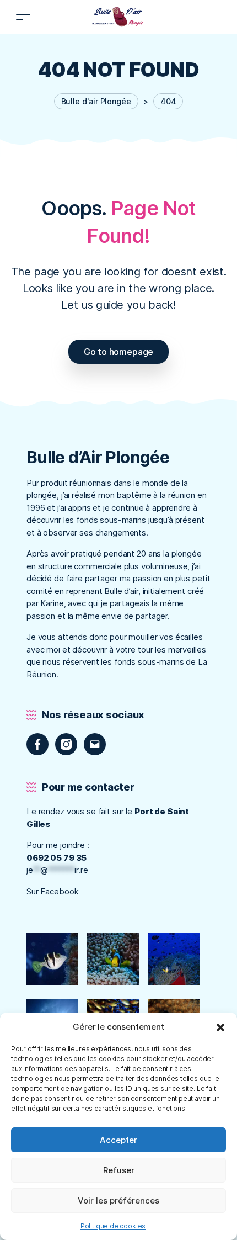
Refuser (118, 1170)
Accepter (118, 1140)
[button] (220, 1026)
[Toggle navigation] (23, 17)
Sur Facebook (53, 891)
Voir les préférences (118, 1200)
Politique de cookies (113, 1226)
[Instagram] (66, 744)
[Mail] (95, 744)
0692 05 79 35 (56, 857)
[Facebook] (37, 744)
